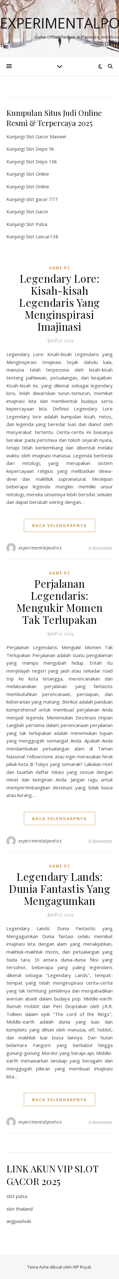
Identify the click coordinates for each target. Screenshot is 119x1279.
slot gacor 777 (42, 199)
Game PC (59, 268)
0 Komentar (101, 548)
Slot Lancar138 (42, 236)
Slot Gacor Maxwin (46, 136)
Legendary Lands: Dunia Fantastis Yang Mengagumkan (59, 888)
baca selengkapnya (59, 525)
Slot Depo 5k (40, 149)
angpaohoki (18, 1221)
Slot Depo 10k (41, 161)
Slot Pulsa (36, 224)
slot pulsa (16, 1196)
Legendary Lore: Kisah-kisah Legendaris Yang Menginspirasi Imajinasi (59, 302)
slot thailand (19, 1209)
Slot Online (37, 174)
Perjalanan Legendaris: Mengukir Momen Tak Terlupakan (60, 601)
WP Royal (82, 1267)
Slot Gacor (37, 211)
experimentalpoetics (40, 548)
